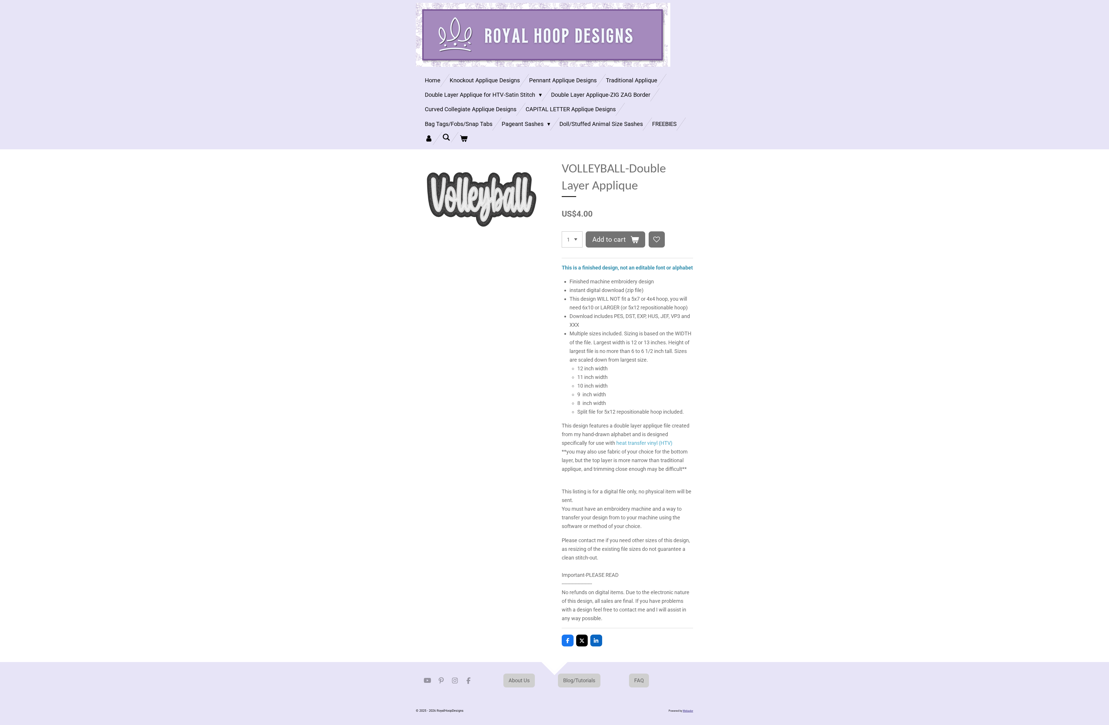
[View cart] (463, 138)
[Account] (429, 138)
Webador (688, 710)
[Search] (446, 137)
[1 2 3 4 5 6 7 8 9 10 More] (572, 239)
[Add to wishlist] (657, 239)
